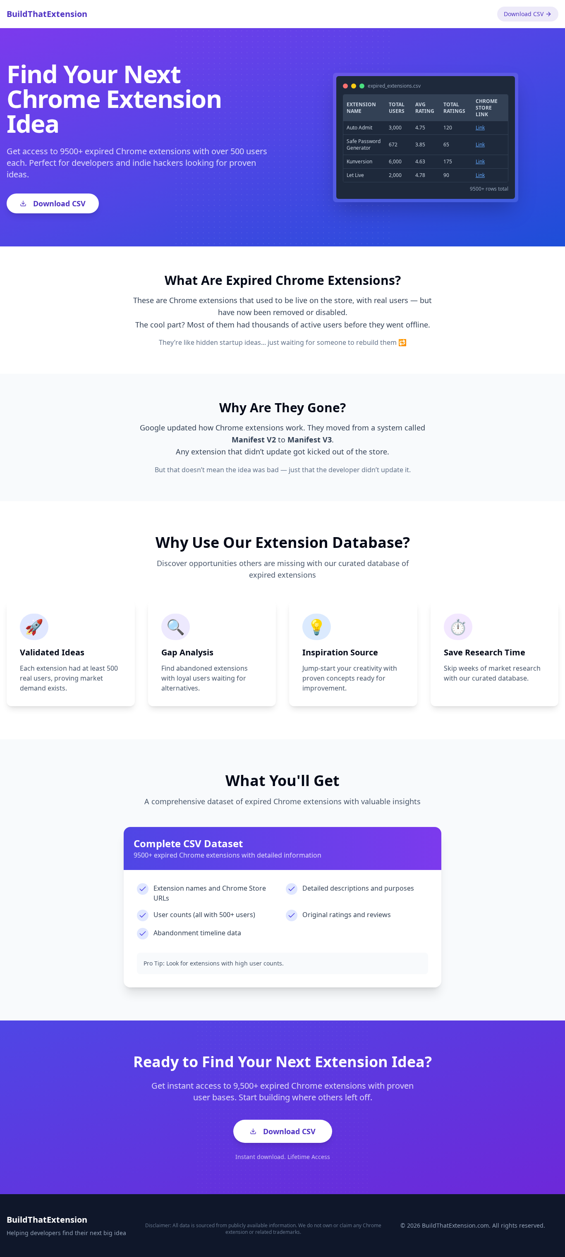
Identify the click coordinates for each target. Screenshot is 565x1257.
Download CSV (523, 14)
